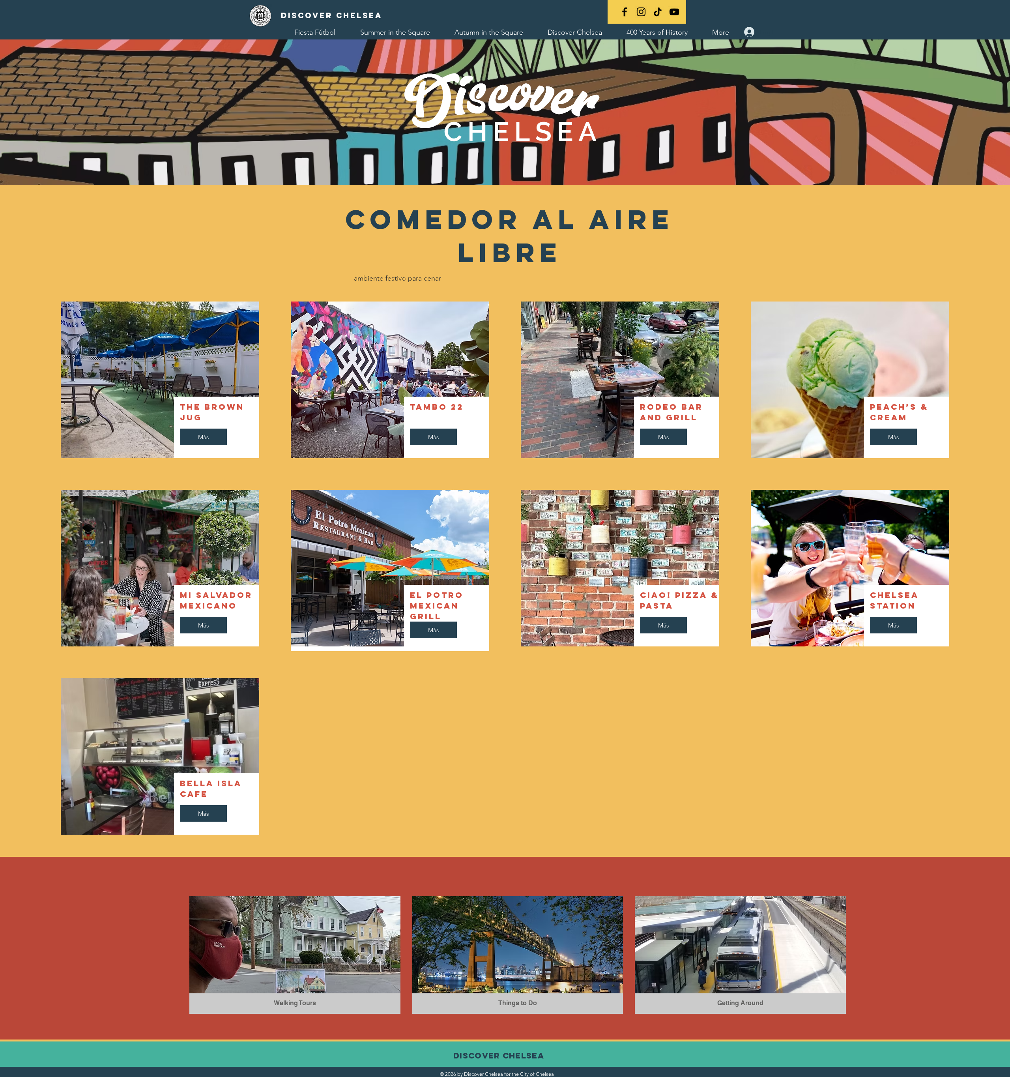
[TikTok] (658, 12)
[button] (294, 955)
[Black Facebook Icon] (624, 12)
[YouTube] (674, 12)
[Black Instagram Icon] (641, 12)
